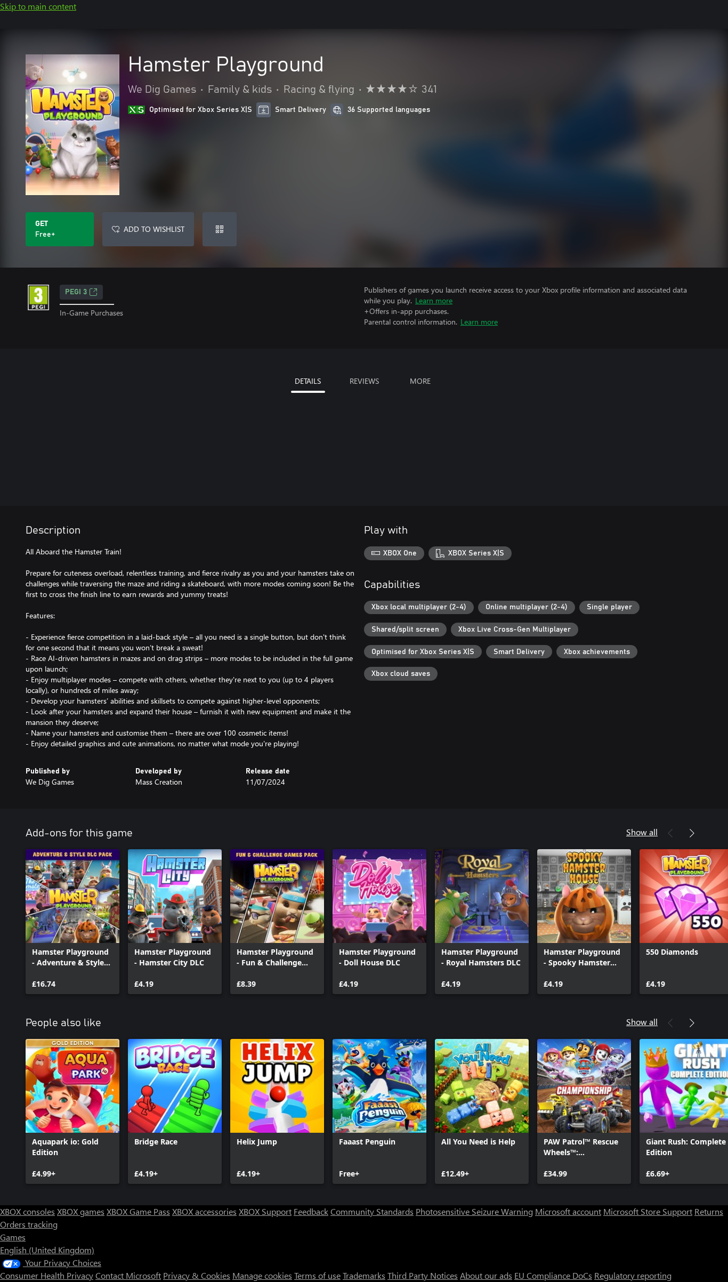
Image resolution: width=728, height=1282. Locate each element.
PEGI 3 (76, 292)
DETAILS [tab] (308, 381)
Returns (708, 1211)
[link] (72, 921)
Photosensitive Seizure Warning (474, 1211)
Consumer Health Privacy (46, 1275)
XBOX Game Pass (138, 1211)
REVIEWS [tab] (364, 381)
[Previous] (670, 833)
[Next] (691, 833)
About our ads (486, 1275)
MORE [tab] (420, 381)
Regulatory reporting (633, 1275)
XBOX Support (265, 1211)
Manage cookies (262, 1275)
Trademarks (364, 1275)
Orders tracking (29, 1224)
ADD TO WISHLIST (154, 229)
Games (13, 1237)
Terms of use (317, 1275)
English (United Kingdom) (47, 1249)
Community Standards (372, 1211)
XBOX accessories (204, 1211)
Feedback (311, 1211)
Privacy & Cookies (196, 1275)
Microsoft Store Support (647, 1211)
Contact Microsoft (128, 1275)
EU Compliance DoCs (553, 1275)
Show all (642, 831)
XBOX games (80, 1211)
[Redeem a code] (220, 229)
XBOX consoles (27, 1211)
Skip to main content (38, 6)
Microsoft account (568, 1211)
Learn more (433, 300)
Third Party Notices (422, 1275)
